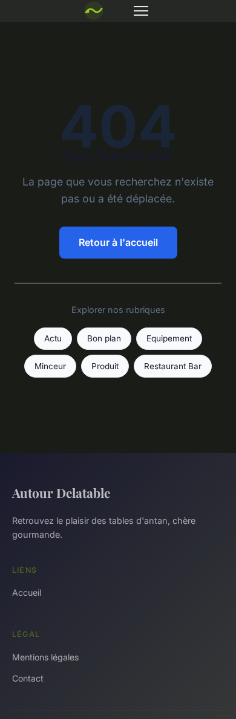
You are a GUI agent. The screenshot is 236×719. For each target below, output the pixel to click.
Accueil (26, 592)
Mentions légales (45, 657)
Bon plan (104, 338)
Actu (53, 338)
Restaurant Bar (173, 366)
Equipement (169, 338)
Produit (105, 366)
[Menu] (141, 11)
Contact (28, 678)
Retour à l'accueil (118, 242)
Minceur (50, 366)
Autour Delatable (61, 492)
